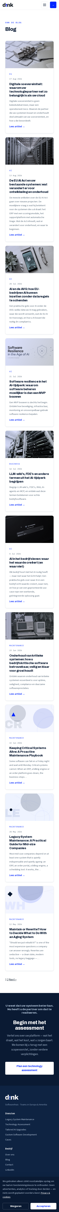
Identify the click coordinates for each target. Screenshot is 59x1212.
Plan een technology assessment (29, 1068)
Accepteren (43, 1206)
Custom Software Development (21, 1134)
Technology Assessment (17, 1124)
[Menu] (44, 4)
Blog (7, 1159)
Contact (9, 1164)
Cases (8, 1139)
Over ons (9, 1154)
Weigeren (15, 1206)
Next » (12, 980)
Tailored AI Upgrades (15, 1129)
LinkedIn (9, 1170)
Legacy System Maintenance (19, 1119)
